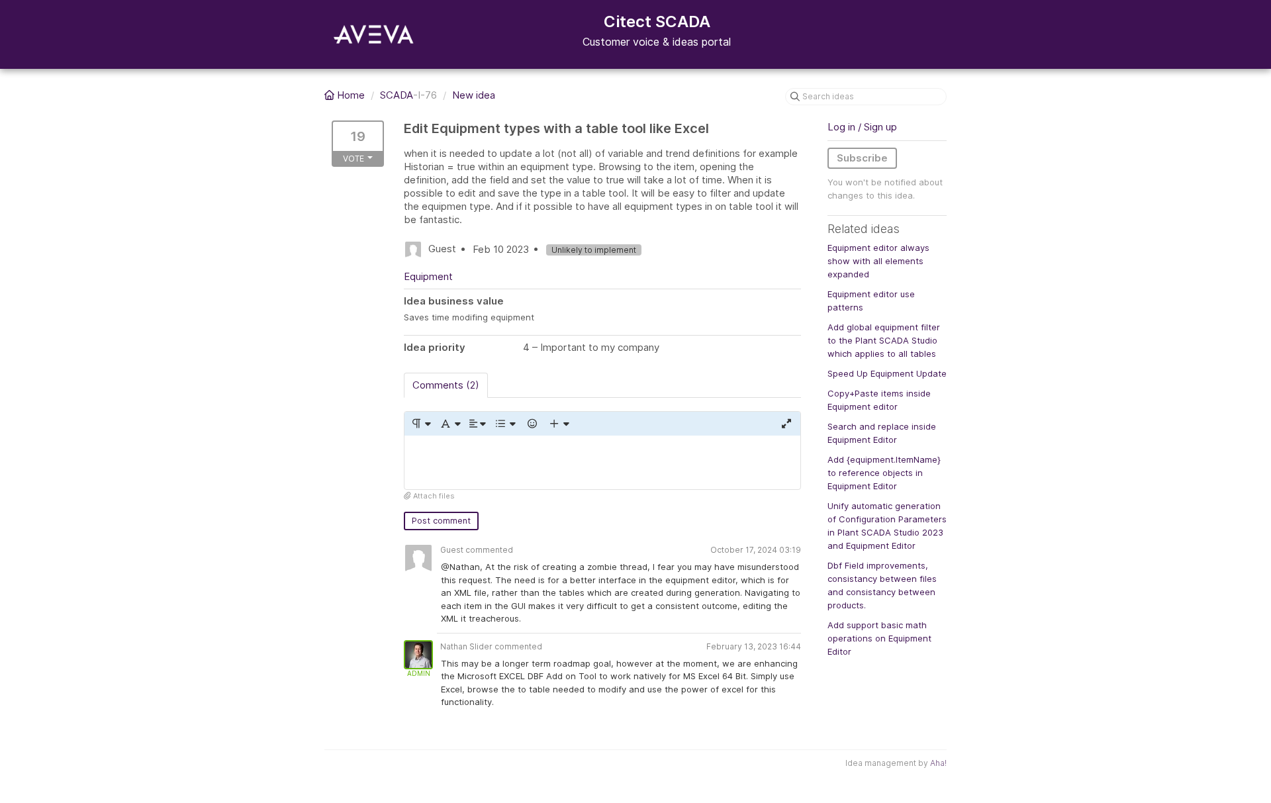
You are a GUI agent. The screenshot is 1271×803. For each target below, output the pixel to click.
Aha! (938, 763)
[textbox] (602, 462)
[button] (420, 423)
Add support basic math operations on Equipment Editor (879, 638)
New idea (473, 95)
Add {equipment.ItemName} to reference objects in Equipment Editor (884, 472)
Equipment (428, 276)
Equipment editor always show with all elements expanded (878, 260)
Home (350, 95)
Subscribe (862, 158)
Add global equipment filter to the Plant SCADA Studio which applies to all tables (883, 340)
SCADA (396, 95)
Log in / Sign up (862, 126)
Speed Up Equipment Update (887, 373)
